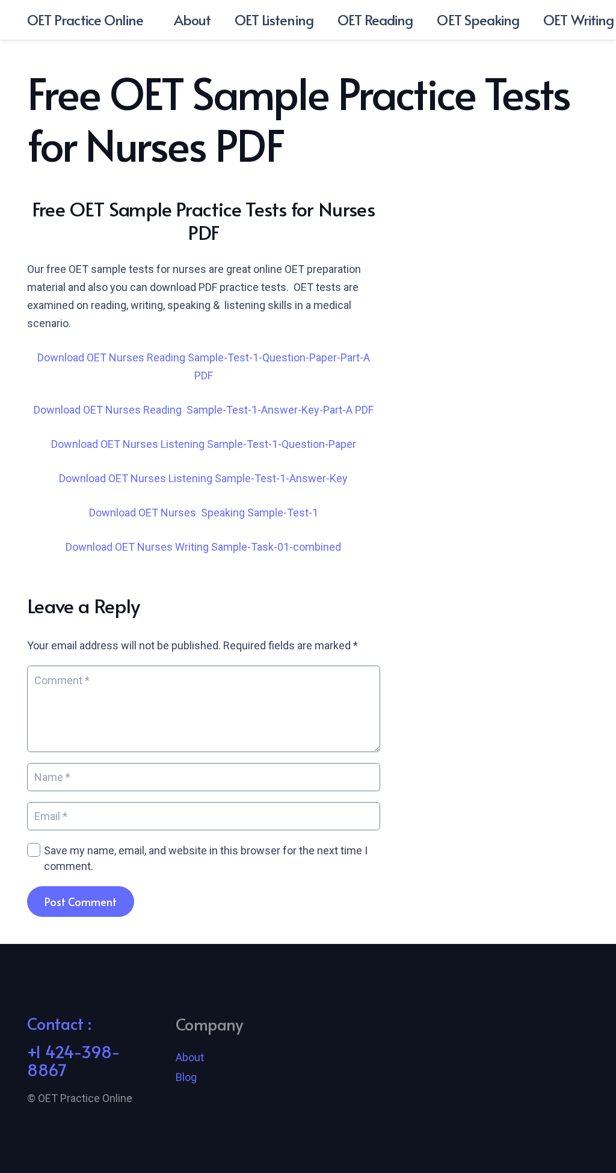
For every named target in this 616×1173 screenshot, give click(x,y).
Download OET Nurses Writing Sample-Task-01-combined (203, 547)
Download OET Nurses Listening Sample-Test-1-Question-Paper (203, 444)
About (190, 1057)
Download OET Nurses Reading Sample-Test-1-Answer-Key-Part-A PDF (204, 409)
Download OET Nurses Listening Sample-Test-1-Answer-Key (203, 478)
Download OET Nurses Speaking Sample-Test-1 (203, 512)
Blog (186, 1077)
